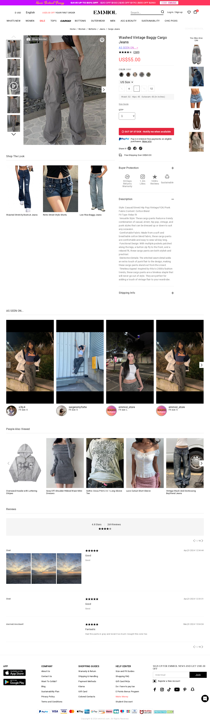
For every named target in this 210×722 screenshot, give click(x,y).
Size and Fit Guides (125, 671)
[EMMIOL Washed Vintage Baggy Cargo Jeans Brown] (128, 76)
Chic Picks (171, 20)
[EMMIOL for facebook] (155, 689)
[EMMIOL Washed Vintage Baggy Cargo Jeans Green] (148, 76)
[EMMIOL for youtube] (176, 689)
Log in (170, 12)
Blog (43, 686)
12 (151, 88)
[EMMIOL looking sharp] (130, 368)
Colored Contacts (86, 696)
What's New (13, 20)
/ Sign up (178, 12)
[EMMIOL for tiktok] (169, 689)
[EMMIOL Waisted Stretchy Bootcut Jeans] (23, 188)
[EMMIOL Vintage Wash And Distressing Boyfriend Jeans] (185, 462)
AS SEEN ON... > (128, 47)
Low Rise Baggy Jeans (91, 215)
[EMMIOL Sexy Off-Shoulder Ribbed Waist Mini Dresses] (65, 462)
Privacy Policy (48, 696)
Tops (53, 20)
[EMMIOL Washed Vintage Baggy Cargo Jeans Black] (121, 76)
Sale (42, 20)
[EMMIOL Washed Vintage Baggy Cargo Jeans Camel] (135, 76)
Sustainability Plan (50, 691)
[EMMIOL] (80, 368)
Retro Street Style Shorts (55, 215)
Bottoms (80, 20)
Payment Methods (87, 681)
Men (112, 20)
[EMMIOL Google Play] (14, 684)
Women (30, 20)
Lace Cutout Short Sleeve (138, 491)
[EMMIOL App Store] (14, 675)
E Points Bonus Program (127, 691)
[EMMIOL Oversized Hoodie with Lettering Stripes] (25, 462)
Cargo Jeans (114, 29)
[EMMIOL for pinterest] (185, 689)
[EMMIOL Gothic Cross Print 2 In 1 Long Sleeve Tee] (105, 462)
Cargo (65, 21)
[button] (13, 37)
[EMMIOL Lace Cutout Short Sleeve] (145, 462)
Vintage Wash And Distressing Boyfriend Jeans (181, 492)
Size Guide (123, 104)
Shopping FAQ (122, 676)
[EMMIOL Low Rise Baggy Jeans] (97, 188)
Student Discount (124, 701)
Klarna (81, 686)
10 (144, 88)
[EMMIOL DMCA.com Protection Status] (164, 713)
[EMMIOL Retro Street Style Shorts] (60, 188)
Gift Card (82, 691)
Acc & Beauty (128, 20)
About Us (45, 671)
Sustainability (150, 20)
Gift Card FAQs (123, 681)
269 (136, 52)
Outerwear (98, 20)
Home (72, 29)
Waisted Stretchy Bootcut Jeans (22, 215)
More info (147, 141)
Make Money (122, 696)
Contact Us (46, 676)
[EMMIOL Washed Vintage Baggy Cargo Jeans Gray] (142, 76)
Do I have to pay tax (125, 686)
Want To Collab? (49, 681)
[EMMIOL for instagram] (162, 689)
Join (198, 675)
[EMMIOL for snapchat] (192, 689)
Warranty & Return (87, 671)
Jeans (102, 29)
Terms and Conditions (52, 701)
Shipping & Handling (88, 676)
